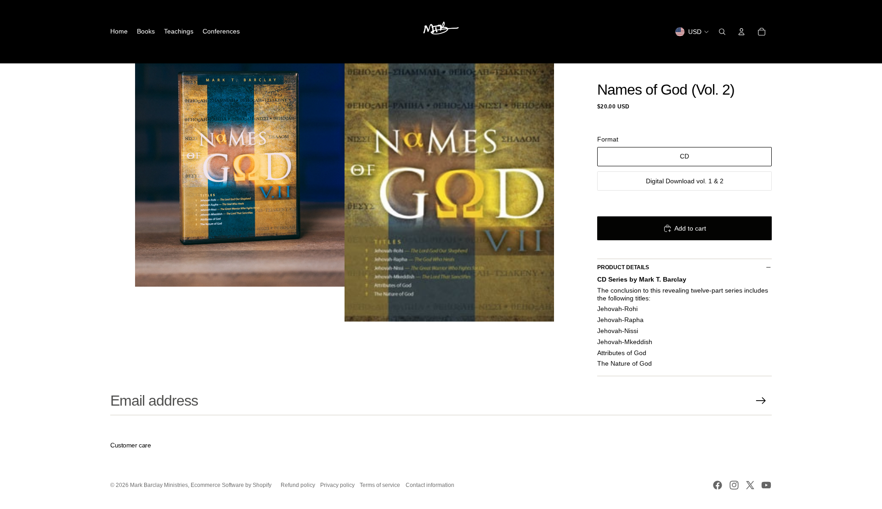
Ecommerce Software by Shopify (231, 485)
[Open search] (722, 32)
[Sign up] (761, 401)
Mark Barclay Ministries (159, 485)
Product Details (623, 267)
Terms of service (380, 485)
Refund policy (298, 485)
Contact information (430, 485)
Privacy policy (337, 485)
